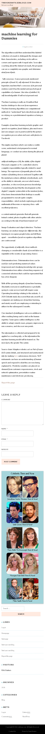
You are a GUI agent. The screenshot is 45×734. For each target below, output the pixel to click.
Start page (5, 639)
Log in (4, 628)
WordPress (26, 717)
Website (5, 449)
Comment (6, 400)
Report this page (8, 383)
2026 (3, 687)
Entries (26, 712)
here (16, 356)
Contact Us (12, 731)
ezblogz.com (22, 727)
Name (5, 429)
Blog (3, 700)
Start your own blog (8, 645)
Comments (7, 717)
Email (5, 439)
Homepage (5, 633)
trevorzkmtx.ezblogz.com (16, 3)
